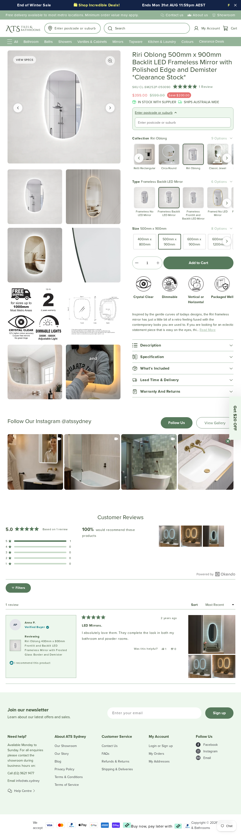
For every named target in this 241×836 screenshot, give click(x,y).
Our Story (62, 753)
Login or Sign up (161, 745)
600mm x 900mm (194, 242)
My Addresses (159, 761)
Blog (58, 761)
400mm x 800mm (145, 242)
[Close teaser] (227, 441)
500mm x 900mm (170, 242)
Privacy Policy (64, 769)
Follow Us (176, 422)
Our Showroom (66, 745)
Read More (208, 329)
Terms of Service (67, 784)
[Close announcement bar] (235, 5)
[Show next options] (227, 158)
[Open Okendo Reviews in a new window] (216, 574)
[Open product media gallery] (110, 60)
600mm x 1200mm (219, 242)
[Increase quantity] (157, 263)
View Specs (24, 60)
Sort (195, 604)
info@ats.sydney (28, 780)
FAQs (105, 753)
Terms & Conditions (69, 777)
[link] (35, 462)
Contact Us (110, 745)
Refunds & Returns (115, 761)
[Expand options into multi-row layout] (231, 138)
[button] (147, 28)
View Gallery (215, 422)
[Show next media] (110, 108)
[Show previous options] (139, 158)
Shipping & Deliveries (117, 769)
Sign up (219, 713)
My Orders (156, 753)
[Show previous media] (18, 108)
